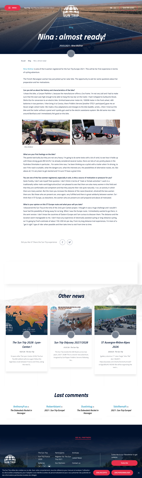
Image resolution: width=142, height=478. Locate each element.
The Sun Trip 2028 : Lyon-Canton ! (26, 344)
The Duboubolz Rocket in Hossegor (21, 411)
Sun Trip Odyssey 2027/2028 (71, 342)
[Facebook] (39, 466)
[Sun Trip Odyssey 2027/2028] (71, 320)
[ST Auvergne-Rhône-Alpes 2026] (115, 320)
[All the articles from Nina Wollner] (71, 54)
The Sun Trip (30, 351)
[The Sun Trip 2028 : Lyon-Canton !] (26, 320)
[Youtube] (49, 466)
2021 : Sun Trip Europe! (54, 410)
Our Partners (60, 463)
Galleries (41, 463)
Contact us (76, 463)
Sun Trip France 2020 (44, 458)
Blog (71, 27)
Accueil (23, 61)
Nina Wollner (77, 45)
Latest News (77, 458)
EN (111, 8)
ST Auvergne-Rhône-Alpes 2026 (115, 344)
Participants (59, 452)
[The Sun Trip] (71, 11)
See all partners (83, 437)
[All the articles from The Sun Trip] (26, 335)
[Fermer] (138, 472)
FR (115, 8)
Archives (75, 452)
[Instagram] (44, 466)
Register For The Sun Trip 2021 (63, 458)
